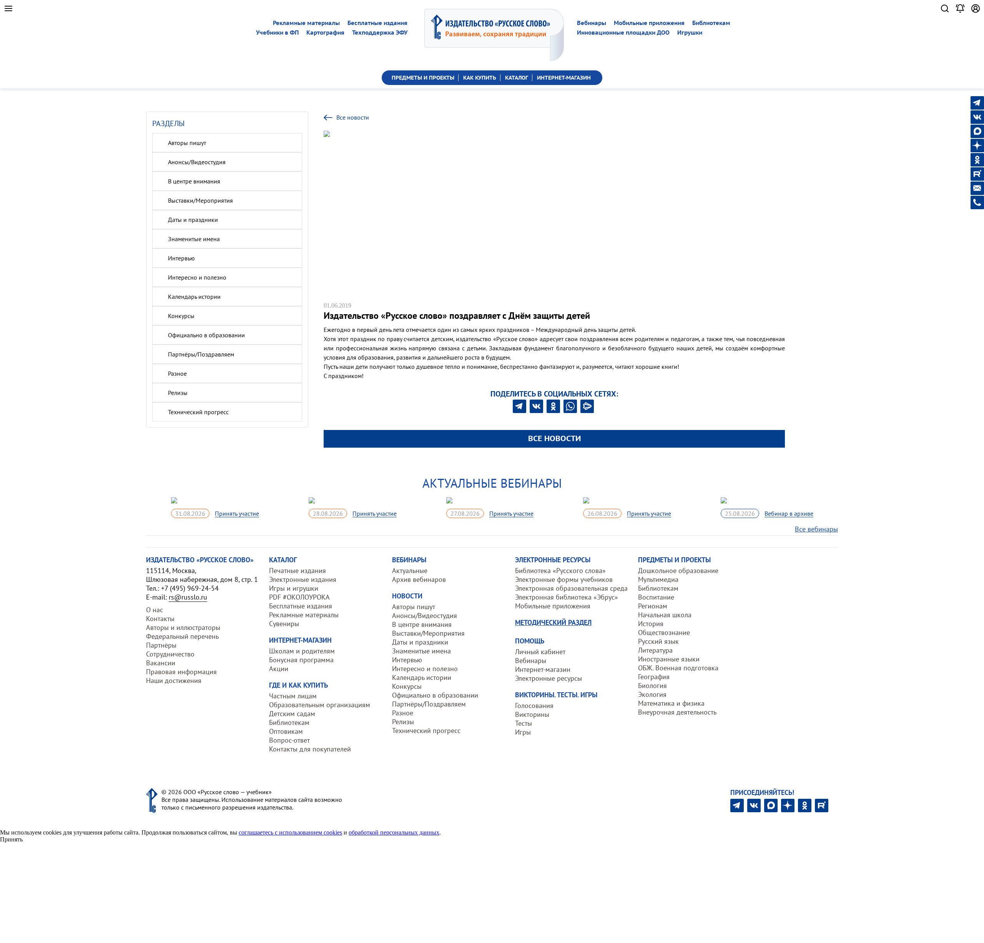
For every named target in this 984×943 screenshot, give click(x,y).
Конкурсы (181, 316)
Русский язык (658, 641)
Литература (655, 650)
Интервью (181, 258)
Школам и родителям (302, 650)
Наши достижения (173, 680)
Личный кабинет (540, 651)
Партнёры (161, 645)
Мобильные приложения (649, 23)
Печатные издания (297, 570)
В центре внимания (194, 181)
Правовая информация (181, 671)
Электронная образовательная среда (571, 588)
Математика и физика (671, 703)
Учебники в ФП (277, 32)
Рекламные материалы (306, 23)
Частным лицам (293, 695)
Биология (652, 685)
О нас (154, 609)
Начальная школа (664, 614)
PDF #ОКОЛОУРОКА (299, 597)
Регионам (652, 605)
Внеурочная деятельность (677, 712)
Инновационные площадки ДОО (623, 32)
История (650, 623)
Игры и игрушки (293, 588)
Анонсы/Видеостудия (197, 162)
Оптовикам (286, 731)
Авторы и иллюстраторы (183, 627)
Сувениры (284, 623)
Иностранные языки (669, 659)
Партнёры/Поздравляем (201, 354)
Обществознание (664, 632)
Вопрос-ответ (289, 740)
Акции (278, 668)
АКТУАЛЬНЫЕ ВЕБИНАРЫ (492, 483)
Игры (523, 732)
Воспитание (656, 597)
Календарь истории (194, 296)
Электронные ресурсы (548, 678)
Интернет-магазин (542, 669)
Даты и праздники (193, 219)
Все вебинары (816, 529)
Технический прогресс (198, 412)
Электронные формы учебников (564, 579)
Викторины (532, 714)
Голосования (534, 705)
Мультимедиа (658, 579)
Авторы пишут (187, 143)
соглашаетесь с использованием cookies (290, 832)
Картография (325, 32)
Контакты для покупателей (310, 749)
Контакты (160, 618)
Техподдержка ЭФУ (379, 32)
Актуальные (409, 570)
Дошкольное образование (678, 570)
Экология (652, 694)
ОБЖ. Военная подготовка (678, 667)
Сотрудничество (170, 654)
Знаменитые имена (194, 239)
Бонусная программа (301, 659)
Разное (177, 373)
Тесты (523, 723)
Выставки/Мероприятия (200, 200)
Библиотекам (711, 23)
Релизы (178, 393)
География (654, 676)
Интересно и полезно (197, 277)
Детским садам (292, 713)
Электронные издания (302, 579)
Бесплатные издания (377, 23)
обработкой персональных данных (394, 832)
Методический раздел (553, 622)
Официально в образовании (206, 335)
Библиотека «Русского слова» (560, 570)
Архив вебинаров (419, 579)
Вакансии (160, 662)
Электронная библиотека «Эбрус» (566, 597)
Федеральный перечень (182, 636)
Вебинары (591, 23)
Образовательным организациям (319, 704)
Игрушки (689, 32)
